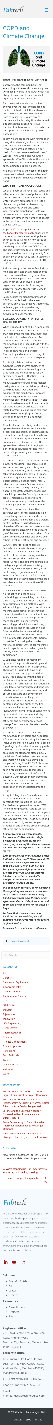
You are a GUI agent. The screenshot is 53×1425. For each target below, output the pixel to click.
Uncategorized (11, 1064)
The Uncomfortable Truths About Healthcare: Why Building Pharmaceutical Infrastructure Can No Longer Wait (26, 1103)
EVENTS (38, 1419)
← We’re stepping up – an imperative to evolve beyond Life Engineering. (25, 1170)
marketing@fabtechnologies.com (24, 1395)
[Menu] (46, 10)
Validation (8, 1069)
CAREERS (18, 1419)
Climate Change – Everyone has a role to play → (27, 1179)
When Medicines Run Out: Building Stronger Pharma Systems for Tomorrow (26, 1135)
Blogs (12, 1316)
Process (7, 1037)
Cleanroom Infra (12, 987)
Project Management (14, 1041)
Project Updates (12, 1046)
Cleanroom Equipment (15, 982)
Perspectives (10, 1028)
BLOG (28, 1419)
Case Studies (17, 1307)
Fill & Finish (9, 1005)
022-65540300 (31, 1385)
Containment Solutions (16, 996)
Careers (7, 977)
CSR (5, 1000)
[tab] (26, 941)
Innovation (9, 1018)
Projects (14, 1312)
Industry (7, 1009)
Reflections (9, 1050)
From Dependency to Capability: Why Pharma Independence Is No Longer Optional (23, 1126)
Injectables (9, 1014)
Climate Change (11, 991)
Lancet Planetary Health (20, 233)
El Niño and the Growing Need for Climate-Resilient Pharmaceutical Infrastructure (22, 1114)
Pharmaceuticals (12, 1032)
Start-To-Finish (18, 1281)
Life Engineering (12, 1023)
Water (6, 1073)
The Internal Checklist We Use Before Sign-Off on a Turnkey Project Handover (25, 1093)
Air (4, 973)
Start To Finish (11, 1055)
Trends (7, 1060)
